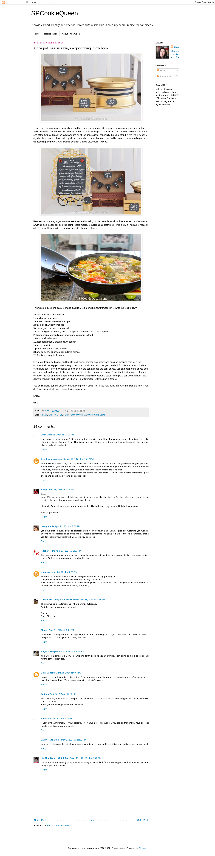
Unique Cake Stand (96, 415)
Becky (44, 489)
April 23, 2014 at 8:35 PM (61, 630)
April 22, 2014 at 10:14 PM (60, 434)
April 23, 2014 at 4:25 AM (61, 489)
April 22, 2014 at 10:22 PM (80, 459)
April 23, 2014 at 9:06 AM (67, 526)
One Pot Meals (55, 415)
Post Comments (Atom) (58, 825)
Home (37, 33)
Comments (165, 76)
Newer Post (40, 820)
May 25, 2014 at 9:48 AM (88, 758)
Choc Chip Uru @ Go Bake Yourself (60, 599)
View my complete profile (175, 54)
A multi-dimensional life (53, 459)
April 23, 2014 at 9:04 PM (69, 672)
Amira (44, 718)
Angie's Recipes (49, 651)
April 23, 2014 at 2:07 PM (64, 572)
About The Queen (71, 33)
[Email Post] (66, 411)
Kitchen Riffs (48, 551)
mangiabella (47, 526)
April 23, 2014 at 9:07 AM (68, 551)
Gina (176, 47)
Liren (43, 434)
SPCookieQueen (54, 13)
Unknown (46, 572)
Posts (162, 70)
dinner (44, 415)
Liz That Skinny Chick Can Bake (58, 758)
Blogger (143, 848)
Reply (44, 449)
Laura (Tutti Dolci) (50, 739)
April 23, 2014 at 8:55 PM (71, 651)
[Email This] (71, 410)
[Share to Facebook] (80, 410)
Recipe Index (50, 33)
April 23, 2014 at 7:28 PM (92, 599)
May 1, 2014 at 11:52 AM (73, 739)
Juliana (45, 694)
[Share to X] (77, 410)
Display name (48, 672)
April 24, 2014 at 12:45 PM (61, 718)
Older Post (142, 820)
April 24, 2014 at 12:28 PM (63, 694)
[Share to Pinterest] (83, 410)
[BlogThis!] (74, 410)
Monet (44, 630)
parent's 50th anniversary (74, 415)
